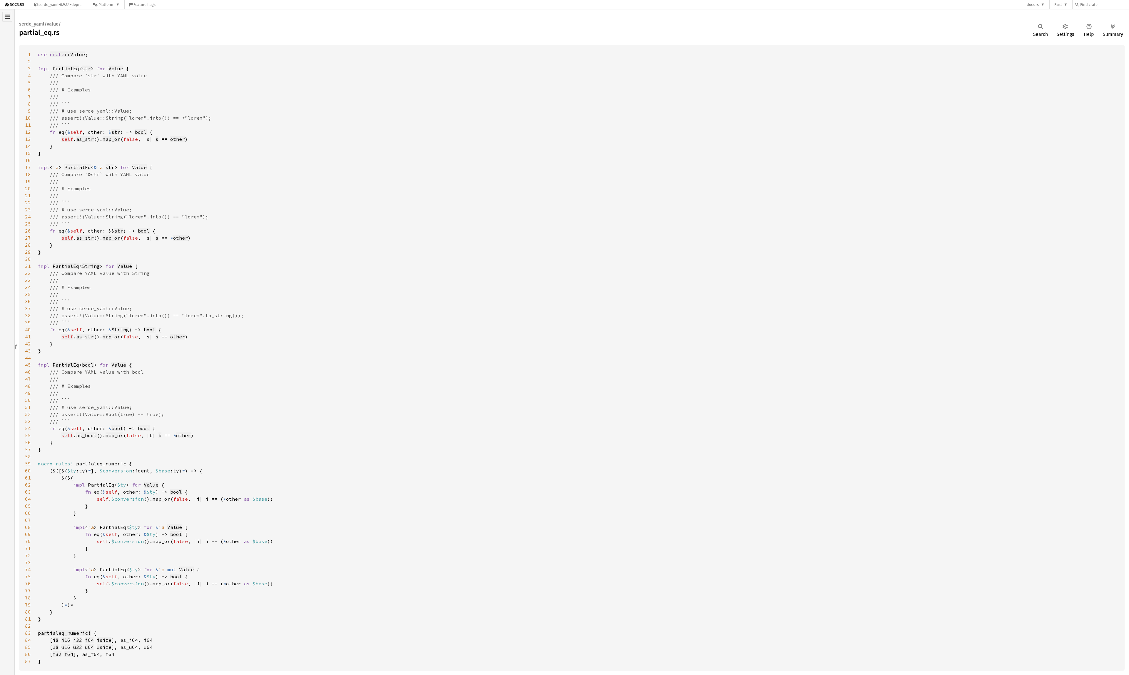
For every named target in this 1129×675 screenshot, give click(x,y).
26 (28, 231)
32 (28, 273)
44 (28, 358)
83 (28, 633)
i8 (56, 640)
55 (28, 435)
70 (28, 541)
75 (28, 576)
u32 (77, 647)
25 (28, 224)
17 (28, 167)
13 (28, 139)
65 (28, 506)
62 (28, 485)
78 (28, 598)
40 (28, 330)
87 (28, 661)
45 (28, 365)
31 (28, 266)
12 (28, 132)
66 (28, 513)
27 (28, 238)
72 (28, 555)
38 (28, 315)
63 (28, 492)
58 (28, 457)
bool (141, 132)
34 (28, 287)
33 (28, 280)
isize (104, 640)
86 (28, 654)
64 (28, 499)
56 (28, 442)
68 (28, 527)
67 (28, 520)
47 (28, 379)
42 (28, 344)
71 (28, 548)
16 (28, 160)
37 (28, 308)
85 (28, 647)
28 (28, 245)
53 (28, 421)
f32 (57, 654)
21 (28, 195)
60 (28, 471)
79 (28, 605)
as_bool (86, 435)
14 (28, 146)
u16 (65, 647)
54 (28, 428)
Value (115, 68)
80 (28, 612)
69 (28, 534)
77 (28, 591)
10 (28, 118)
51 (28, 407)
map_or (111, 139)
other (177, 139)
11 (28, 125)
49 (28, 393)
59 (28, 464)
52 (28, 414)
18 (28, 174)
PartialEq (66, 68)
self (67, 139)
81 (28, 619)
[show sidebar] (7, 17)
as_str (85, 139)
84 (28, 640)
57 (28, 449)
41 (28, 337)
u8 (56, 647)
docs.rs (1033, 4)
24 (28, 217)
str (86, 68)
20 (28, 188)
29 (28, 252)
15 (28, 153)
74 (28, 569)
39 (28, 322)
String (91, 266)
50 (28, 400)
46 (28, 372)
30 (28, 259)
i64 (89, 640)
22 (28, 202)
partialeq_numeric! (64, 633)
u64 (89, 647)
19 (28, 181)
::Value (67, 54)
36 (28, 301)
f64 (68, 654)
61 (28, 478)
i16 (65, 640)
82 (28, 626)
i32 (77, 640)
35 (28, 294)
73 (28, 562)
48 (28, 386)
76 (28, 584)
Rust (1058, 4)
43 (28, 351)
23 (28, 210)
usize (104, 647)
